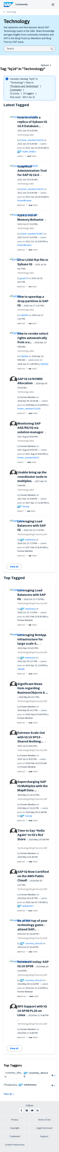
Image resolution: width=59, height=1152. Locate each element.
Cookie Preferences (15, 1145)
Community (21, 4)
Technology (11, 12)
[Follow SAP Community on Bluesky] (27, 1110)
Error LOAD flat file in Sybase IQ (32, 264)
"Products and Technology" (24, 86)
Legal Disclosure (44, 1128)
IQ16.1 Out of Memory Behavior (31, 219)
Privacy (14, 1119)
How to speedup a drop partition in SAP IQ (32, 301)
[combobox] (29, 49)
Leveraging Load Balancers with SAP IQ (31, 526)
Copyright (15, 1128)
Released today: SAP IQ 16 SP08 (33, 966)
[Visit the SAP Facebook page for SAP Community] (21, 1110)
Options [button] (45, 65)
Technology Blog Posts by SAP (32, 534)
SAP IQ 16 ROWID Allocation (32, 383)
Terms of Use (44, 1119)
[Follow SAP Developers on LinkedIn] (37, 1110)
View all (14, 566)
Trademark (14, 1136)
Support (44, 1136)
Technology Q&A (25, 135)
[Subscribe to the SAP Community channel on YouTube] (32, 1110)
